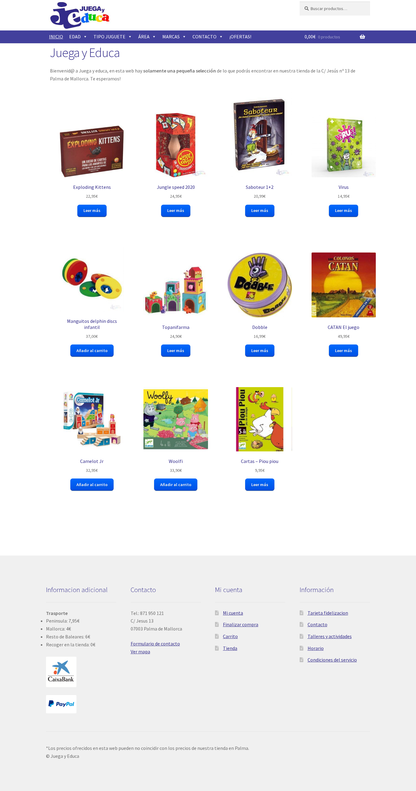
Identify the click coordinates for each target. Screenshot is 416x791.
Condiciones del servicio (332, 660)
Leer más (91, 210)
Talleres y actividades (330, 636)
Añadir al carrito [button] (92, 350)
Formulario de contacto (155, 644)
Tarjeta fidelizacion (328, 613)
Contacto (317, 624)
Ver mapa (140, 651)
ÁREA (144, 37)
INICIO (56, 37)
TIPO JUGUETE (109, 37)
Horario (316, 648)
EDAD (75, 37)
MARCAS (171, 37)
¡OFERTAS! (240, 37)
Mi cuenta (233, 613)
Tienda (230, 648)
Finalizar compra (240, 624)
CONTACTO (204, 37)
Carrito (230, 636)
